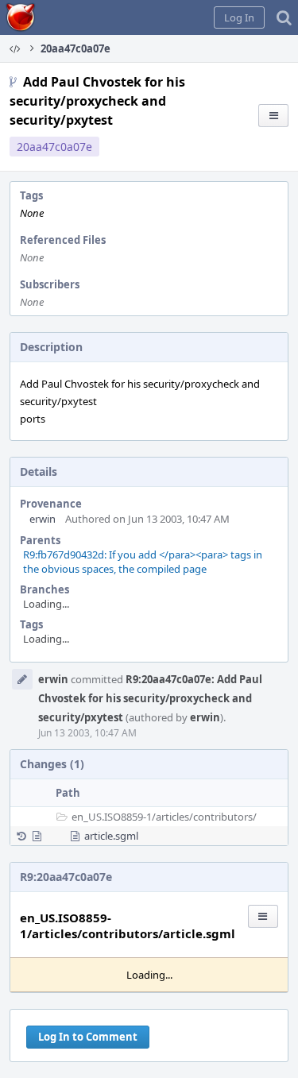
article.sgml (111, 836)
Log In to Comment (87, 1037)
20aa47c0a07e (54, 146)
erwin (42, 519)
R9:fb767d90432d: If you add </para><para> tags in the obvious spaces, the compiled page (142, 561)
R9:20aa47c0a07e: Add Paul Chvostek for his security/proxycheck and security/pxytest (150, 698)
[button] (239, 17)
